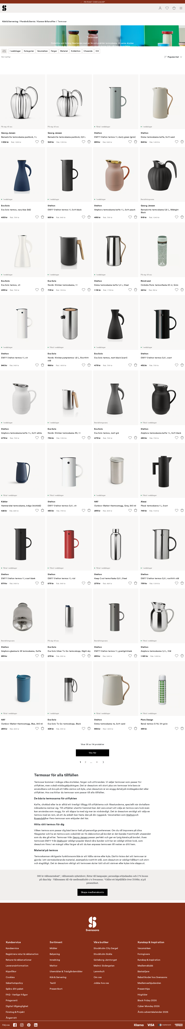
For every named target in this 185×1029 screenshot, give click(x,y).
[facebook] (15, 1025)
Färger (54, 51)
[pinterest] (28, 1025)
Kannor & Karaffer (46, 21)
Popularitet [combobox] (173, 57)
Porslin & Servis (27, 21)
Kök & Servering (10, 21)
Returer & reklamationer (19, 960)
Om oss (98, 977)
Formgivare (144, 954)
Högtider (142, 994)
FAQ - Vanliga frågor (17, 994)
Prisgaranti (11, 1000)
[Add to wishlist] (37, 142)
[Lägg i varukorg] (42, 141)
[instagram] (22, 1025)
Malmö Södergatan (104, 965)
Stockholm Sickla (103, 954)
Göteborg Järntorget (105, 960)
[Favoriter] (167, 8)
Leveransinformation (17, 965)
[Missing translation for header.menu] (180, 8)
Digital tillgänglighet (17, 1006)
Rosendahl (39, 818)
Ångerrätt (11, 1018)
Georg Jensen (80, 837)
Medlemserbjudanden (149, 983)
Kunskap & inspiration (149, 960)
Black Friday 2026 (147, 1000)
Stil (97, 51)
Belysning (55, 954)
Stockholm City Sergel (106, 948)
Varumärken (42, 51)
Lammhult (99, 971)
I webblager (15, 51)
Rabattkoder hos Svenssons (152, 977)
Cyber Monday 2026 (149, 1006)
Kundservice (12, 948)
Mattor (54, 965)
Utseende (88, 51)
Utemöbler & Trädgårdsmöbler (66, 971)
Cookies (10, 977)
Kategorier (29, 51)
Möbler (53, 948)
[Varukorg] (174, 8)
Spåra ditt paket (14, 989)
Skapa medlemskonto (92, 892)
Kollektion (76, 51)
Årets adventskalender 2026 (153, 1012)
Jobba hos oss (101, 983)
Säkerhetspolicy (14, 983)
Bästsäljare (143, 971)
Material (64, 51)
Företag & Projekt (15, 1012)
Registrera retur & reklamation (22, 954)
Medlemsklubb (145, 965)
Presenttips (144, 989)
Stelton (130, 815)
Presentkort (56, 989)
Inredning (55, 960)
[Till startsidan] (4, 8)
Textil (53, 983)
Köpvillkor (11, 971)
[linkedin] (35, 1025)
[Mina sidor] (160, 8)
